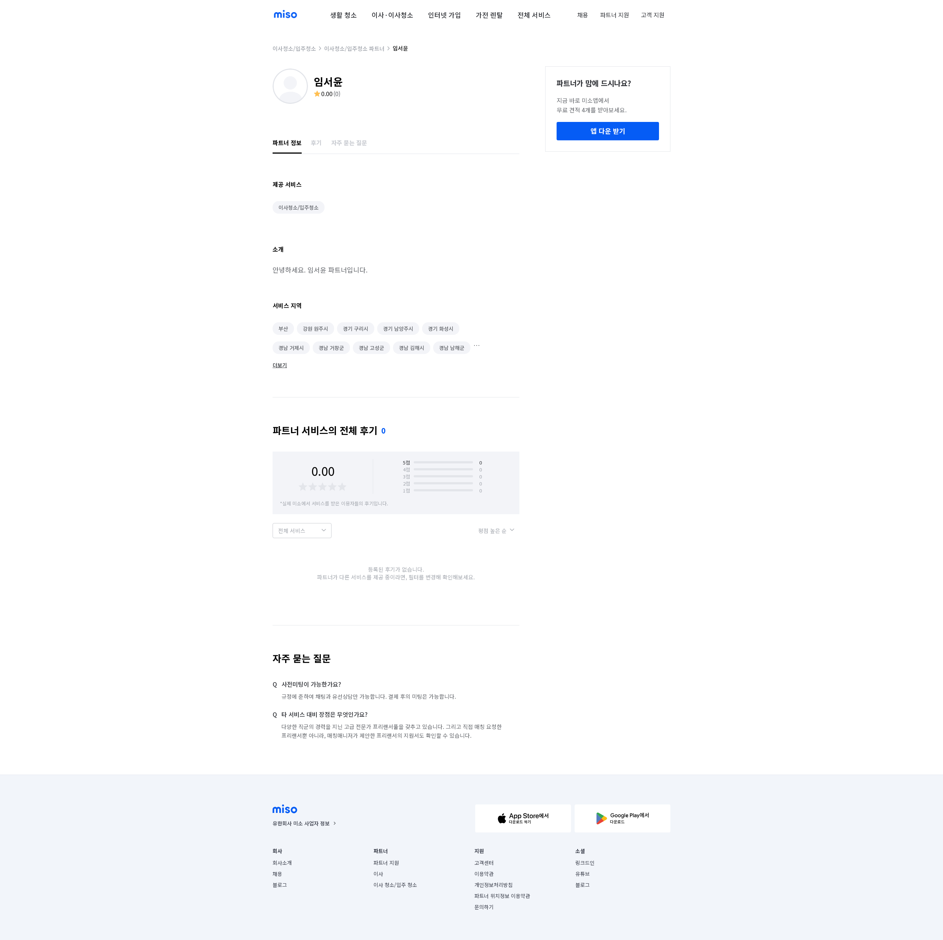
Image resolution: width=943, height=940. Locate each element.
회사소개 (282, 862)
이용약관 (484, 873)
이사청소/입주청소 (294, 48)
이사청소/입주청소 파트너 (354, 48)
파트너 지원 (614, 14)
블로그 (280, 884)
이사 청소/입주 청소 (395, 884)
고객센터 (484, 862)
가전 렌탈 (489, 15)
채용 (582, 14)
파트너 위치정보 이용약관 (502, 895)
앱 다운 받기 (607, 131)
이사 (378, 873)
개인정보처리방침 (493, 884)
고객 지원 (653, 14)
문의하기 (484, 907)
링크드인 (585, 862)
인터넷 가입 (444, 15)
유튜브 (582, 873)
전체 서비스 (534, 15)
